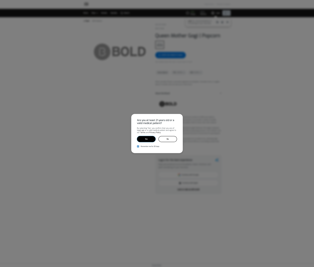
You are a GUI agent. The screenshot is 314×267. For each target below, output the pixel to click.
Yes (146, 139)
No (168, 139)
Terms (142, 132)
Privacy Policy (155, 132)
